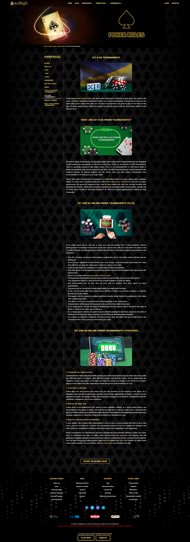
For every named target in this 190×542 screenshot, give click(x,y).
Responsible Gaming (133, 496)
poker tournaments (84, 98)
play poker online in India (100, 275)
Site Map (108, 493)
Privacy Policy (133, 483)
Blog (77, 3)
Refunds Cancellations (108, 496)
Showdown (49, 80)
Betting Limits (50, 84)
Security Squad (56, 499)
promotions (101, 3)
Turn (46, 73)
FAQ (107, 483)
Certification (133, 499)
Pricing (82, 490)
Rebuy (47, 87)
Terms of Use (133, 493)
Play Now (123, 440)
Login (166, 3)
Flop (46, 70)
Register (175, 3)
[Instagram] (98, 508)
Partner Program (57, 496)
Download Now (56, 490)
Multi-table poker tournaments (118, 182)
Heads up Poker (51, 100)
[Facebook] (87, 508)
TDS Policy (82, 493)
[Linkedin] (103, 508)
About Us (56, 483)
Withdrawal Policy (82, 483)
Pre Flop (48, 67)
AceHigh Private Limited (103, 534)
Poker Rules (61, 46)
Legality (133, 486)
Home (70, 3)
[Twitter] (92, 508)
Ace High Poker (107, 443)
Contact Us (108, 490)
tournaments (115, 3)
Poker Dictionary (108, 486)
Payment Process (82, 486)
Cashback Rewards (56, 493)
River (47, 77)
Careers (82, 496)
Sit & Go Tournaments (50, 96)
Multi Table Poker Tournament (52, 104)
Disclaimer (133, 490)
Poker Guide (86, 3)
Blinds (47, 63)
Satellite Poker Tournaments (51, 91)
